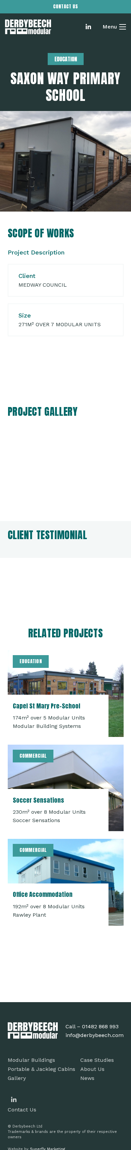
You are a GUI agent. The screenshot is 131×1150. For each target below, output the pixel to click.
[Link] (28, 27)
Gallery (17, 1078)
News (87, 1078)
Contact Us (22, 1109)
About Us (92, 1069)
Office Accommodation (43, 894)
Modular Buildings (31, 1060)
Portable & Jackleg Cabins (41, 1069)
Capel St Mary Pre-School (46, 705)
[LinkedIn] (88, 27)
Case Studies (97, 1060)
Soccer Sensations (38, 800)
